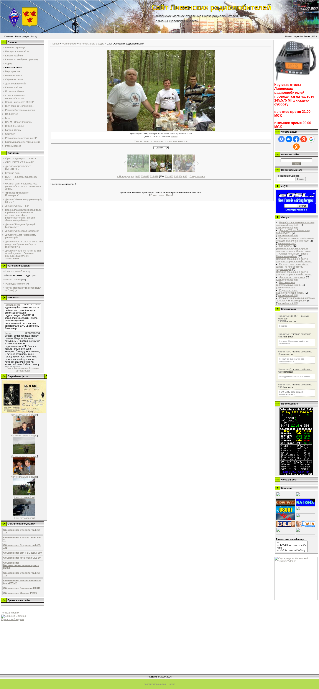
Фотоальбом (69, 43)
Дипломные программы (292, 277)
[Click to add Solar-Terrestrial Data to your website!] (296, 474)
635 (185, 176)
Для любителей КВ (287, 227)
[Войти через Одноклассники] (296, 146)
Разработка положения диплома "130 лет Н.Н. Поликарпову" (295, 299)
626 (143, 176)
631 (167, 176)
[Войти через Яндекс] (303, 139)
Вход (33, 36)
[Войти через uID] (281, 139)
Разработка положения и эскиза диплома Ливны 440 (295, 223)
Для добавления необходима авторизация (23, 369)
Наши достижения (15, 283)
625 (138, 176)
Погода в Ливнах (10, 612)
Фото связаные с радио (18, 275)
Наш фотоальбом (15, 271)
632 (171, 176)
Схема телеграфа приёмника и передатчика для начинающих (295, 239)
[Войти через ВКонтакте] (289, 139)
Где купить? (285, 246)
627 (147, 176)
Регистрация (22, 36)
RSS (314, 36)
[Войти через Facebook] (296, 139)
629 (156, 176)
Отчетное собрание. (300, 334)
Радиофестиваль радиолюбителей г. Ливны (290, 291)
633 (176, 176)
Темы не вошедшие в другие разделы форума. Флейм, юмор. (294, 249)
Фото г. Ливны (13, 279)
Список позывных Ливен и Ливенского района (292, 255)
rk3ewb (174, 137)
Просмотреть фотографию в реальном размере (161, 141)
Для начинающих (286, 243)
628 (152, 176)
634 (181, 176)
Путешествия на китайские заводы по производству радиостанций (292, 267)
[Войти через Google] (311, 139)
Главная (8, 36)
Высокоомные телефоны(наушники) (288, 283)
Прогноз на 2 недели (12, 619)
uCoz (172, 684)
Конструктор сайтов (155, 684)
